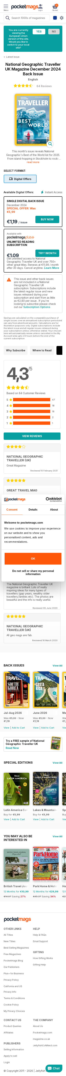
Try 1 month (47, 253)
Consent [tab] (11, 509)
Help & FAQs (39, 934)
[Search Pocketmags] (7, 18)
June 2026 (40, 712)
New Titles (9, 941)
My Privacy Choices (14, 1011)
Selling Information (14, 1049)
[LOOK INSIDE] (33, 144)
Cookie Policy (11, 1004)
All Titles (8, 934)
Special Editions (18, 762)
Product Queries (12, 1026)
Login (7, 1062)
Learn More (51, 267)
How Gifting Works (43, 958)
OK (33, 558)
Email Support (40, 941)
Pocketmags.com (42, 1032)
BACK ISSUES (14, 665)
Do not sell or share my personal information (33, 572)
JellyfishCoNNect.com (45, 1045)
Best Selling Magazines (16, 947)
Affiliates (8, 1032)
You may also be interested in (18, 836)
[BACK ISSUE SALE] (16, 707)
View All (57, 665)
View (6, 727)
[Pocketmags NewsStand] (24, 7)
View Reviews (32, 436)
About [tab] (54, 509)
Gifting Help (39, 964)
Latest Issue (12, 56)
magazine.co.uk (41, 1039)
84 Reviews (44, 86)
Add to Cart (18, 727)
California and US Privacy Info (13, 989)
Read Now (12, 747)
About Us (38, 1026)
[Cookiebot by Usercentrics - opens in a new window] (46, 499)
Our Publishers (11, 967)
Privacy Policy (11, 979)
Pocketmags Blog (13, 960)
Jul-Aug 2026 (13, 712)
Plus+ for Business (14, 973)
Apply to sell (10, 1056)
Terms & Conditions (14, 998)
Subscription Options (36, 307)
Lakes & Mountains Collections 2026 (45, 810)
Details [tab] (33, 509)
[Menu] (6, 7)
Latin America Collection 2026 (16, 810)
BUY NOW (47, 219)
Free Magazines (12, 954)
